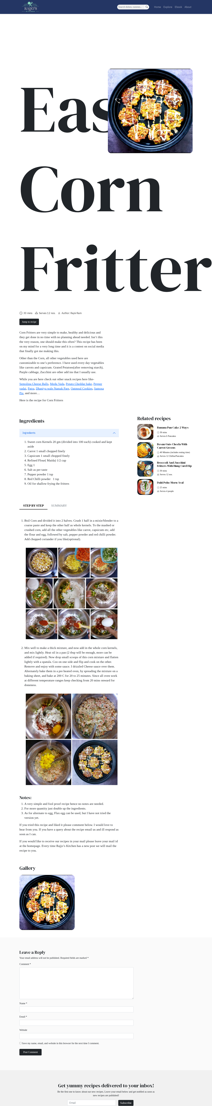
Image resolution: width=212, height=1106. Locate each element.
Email (23, 1016)
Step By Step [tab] (33, 505)
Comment (25, 964)
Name (23, 1003)
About (188, 7)
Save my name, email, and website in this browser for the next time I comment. (60, 1043)
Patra (31, 388)
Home (157, 7)
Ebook (178, 7)
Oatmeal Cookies (81, 388)
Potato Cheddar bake (79, 383)
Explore (167, 7)
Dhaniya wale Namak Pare (52, 388)
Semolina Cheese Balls (33, 383)
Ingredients (29, 432)
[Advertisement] (106, 37)
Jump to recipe (29, 322)
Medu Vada (57, 383)
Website (23, 1030)
